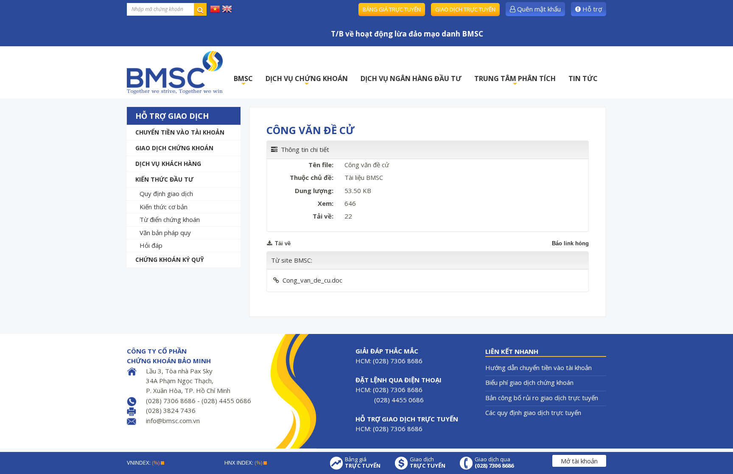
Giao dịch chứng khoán (174, 148)
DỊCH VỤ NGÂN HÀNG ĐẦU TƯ (411, 78)
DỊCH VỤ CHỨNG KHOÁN (307, 81)
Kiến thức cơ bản (163, 206)
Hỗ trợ (591, 9)
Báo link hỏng (570, 243)
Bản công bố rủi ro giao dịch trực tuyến (541, 397)
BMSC (243, 81)
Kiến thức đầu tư (164, 179)
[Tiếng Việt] (215, 8)
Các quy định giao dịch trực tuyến (533, 412)
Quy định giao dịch (166, 193)
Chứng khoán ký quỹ (169, 259)
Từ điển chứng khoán (170, 219)
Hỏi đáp (151, 245)
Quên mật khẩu (538, 9)
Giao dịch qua (494, 462)
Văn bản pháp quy (165, 232)
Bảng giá (362, 462)
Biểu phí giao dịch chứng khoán (529, 382)
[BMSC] (175, 72)
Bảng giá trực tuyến (392, 9)
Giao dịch (427, 462)
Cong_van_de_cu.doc (312, 280)
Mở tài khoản (579, 461)
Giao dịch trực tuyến (465, 9)
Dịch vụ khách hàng (168, 164)
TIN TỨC (583, 78)
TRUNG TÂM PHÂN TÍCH (515, 81)
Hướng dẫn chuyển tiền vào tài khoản (538, 367)
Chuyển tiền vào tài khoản (179, 132)
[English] (227, 8)
